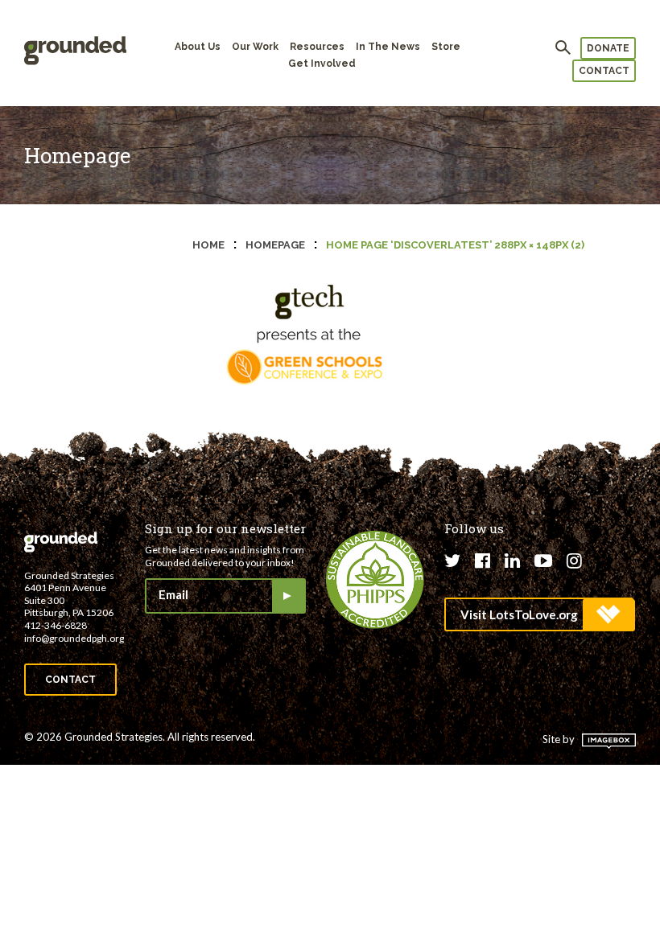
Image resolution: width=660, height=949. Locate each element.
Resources (317, 46)
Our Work (255, 46)
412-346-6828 (55, 625)
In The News (388, 46)
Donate (608, 48)
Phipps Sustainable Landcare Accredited (375, 580)
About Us (198, 46)
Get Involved (322, 63)
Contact (604, 70)
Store (445, 46)
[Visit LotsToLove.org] (538, 614)
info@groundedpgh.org (74, 638)
